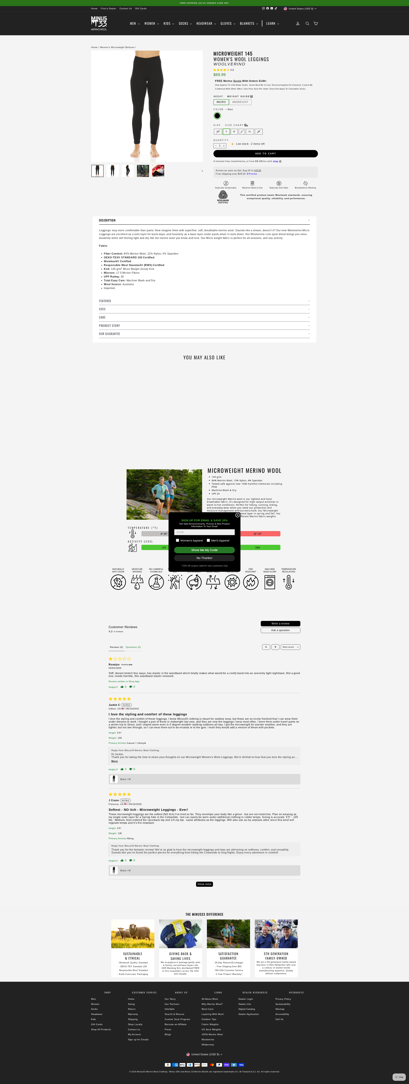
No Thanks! (204, 558)
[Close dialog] (237, 515)
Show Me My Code (204, 550)
